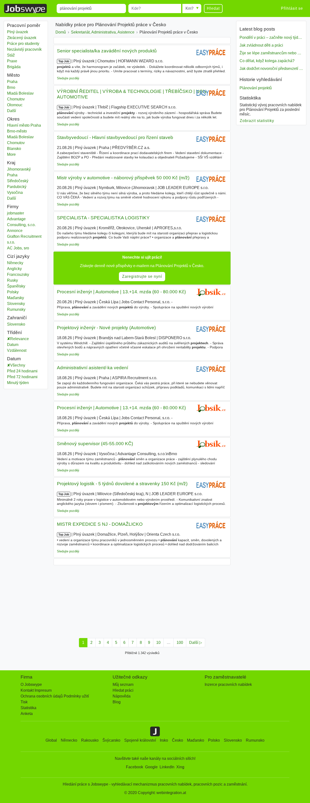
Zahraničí (17, 317)
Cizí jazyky (18, 256)
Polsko (214, 740)
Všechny (17, 365)
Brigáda (14, 67)
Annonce (15, 231)
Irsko (164, 740)
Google (151, 767)
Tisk (24, 702)
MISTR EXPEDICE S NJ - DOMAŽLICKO (100, 524)
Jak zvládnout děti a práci (261, 45)
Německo (69, 740)
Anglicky (14, 269)
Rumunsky (16, 309)
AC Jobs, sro (18, 248)
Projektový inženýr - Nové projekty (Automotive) (106, 327)
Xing (180, 767)
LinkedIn (167, 767)
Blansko (23, 149)
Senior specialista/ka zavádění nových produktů (107, 50)
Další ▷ (195, 642)
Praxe (12, 61)
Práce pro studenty (23, 43)
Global (51, 740)
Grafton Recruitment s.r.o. (24, 239)
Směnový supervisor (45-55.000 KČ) (95, 443)
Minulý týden (18, 383)
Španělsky (16, 286)
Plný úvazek (17, 32)
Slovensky (16, 304)
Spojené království (140, 740)
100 (180, 642)
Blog (117, 702)
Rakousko (90, 740)
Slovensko (23, 324)
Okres (13, 119)
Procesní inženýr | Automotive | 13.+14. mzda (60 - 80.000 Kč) (121, 291)
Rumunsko (255, 740)
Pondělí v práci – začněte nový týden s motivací (271, 37)
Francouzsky (18, 274)
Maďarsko (195, 740)
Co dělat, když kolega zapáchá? (267, 61)
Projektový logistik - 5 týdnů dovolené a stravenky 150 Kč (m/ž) (122, 483)
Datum (12, 345)
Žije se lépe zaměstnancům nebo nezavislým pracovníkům (271, 53)
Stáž (11, 55)
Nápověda (122, 696)
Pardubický (23, 187)
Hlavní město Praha (26, 125)
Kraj (11, 162)
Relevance (19, 339)
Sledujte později (68, 78)
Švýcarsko (111, 740)
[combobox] (91, 8)
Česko (177, 740)
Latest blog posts (257, 29)
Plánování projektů (256, 88)
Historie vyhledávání (261, 79)
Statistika (28, 708)
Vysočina (23, 192)
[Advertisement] (142, 600)
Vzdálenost (16, 350)
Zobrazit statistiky (257, 121)
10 (158, 642)
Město (13, 75)
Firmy (13, 206)
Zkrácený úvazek (21, 38)
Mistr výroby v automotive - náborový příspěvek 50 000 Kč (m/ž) (123, 177)
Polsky (13, 292)
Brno (23, 87)
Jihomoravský (23, 169)
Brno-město (23, 131)
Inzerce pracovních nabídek (228, 684)
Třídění (14, 332)
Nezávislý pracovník (24, 49)
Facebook (134, 767)
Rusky (12, 280)
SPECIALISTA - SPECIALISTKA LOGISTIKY (103, 217)
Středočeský (23, 181)
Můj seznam (123, 684)
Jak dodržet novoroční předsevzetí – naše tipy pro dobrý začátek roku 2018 (271, 68)
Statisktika (250, 97)
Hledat (213, 8)
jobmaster (15, 213)
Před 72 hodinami (22, 377)
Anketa (27, 714)
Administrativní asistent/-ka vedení (92, 367)
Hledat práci (123, 690)
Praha (23, 82)
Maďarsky (15, 298)
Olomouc (23, 105)
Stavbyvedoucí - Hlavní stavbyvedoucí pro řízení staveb (115, 137)
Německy (15, 263)
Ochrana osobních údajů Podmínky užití (55, 696)
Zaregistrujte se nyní (142, 276)
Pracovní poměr (23, 25)
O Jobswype (31, 684)
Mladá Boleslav (23, 93)
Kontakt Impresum (36, 690)
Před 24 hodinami (22, 371)
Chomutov (23, 99)
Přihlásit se (292, 8)
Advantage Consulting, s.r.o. (21, 222)
